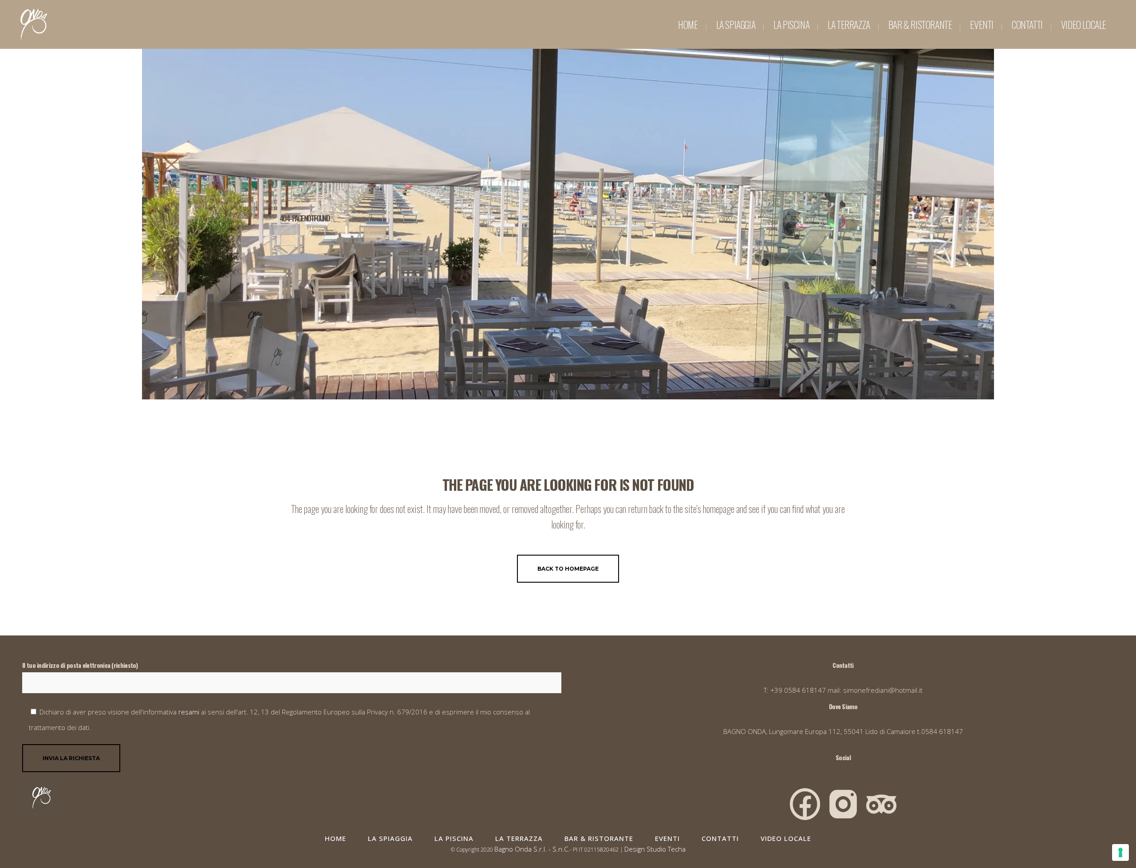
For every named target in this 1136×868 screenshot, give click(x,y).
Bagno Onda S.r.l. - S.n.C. (532, 848)
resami (189, 711)
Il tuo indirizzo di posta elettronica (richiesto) (80, 665)
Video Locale (786, 838)
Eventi (667, 838)
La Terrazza (519, 838)
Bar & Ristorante (598, 838)
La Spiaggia (390, 838)
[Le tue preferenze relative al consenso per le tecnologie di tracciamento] (1120, 852)
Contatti (720, 838)
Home (335, 838)
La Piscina (453, 838)
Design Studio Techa (655, 848)
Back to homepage (568, 568)
